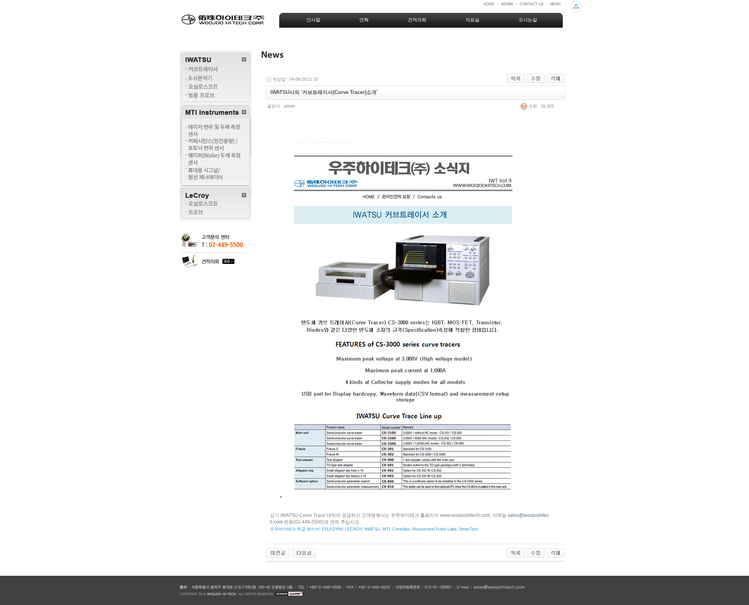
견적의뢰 (417, 20)
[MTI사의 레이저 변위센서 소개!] (304, 552)
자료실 (472, 20)
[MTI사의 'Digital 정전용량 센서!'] (278, 552)
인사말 (313, 20)
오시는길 (527, 20)
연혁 (364, 20)
